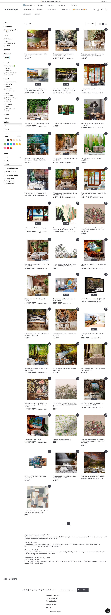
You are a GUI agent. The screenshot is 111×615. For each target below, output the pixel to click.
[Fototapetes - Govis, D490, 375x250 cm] (94, 324)
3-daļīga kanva (10, 181)
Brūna (11, 140)
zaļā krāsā (34, 550)
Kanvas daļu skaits (11, 175)
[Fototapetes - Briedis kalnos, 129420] (94, 465)
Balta (5, 140)
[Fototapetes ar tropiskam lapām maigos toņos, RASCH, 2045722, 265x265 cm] (66, 394)
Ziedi (7, 111)
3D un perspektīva (11, 82)
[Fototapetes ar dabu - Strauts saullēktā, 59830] (66, 358)
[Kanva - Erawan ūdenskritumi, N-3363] (66, 112)
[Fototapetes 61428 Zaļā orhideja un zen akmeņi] (94, 113)
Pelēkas (20, 140)
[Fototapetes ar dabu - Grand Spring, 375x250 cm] (66, 289)
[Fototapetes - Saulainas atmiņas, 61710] (38, 218)
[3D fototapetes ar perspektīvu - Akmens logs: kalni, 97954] (94, 393)
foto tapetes (37, 535)
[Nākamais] (68, 523)
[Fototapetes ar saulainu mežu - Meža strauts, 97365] (38, 358)
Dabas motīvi (9, 95)
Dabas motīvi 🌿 (10, 66)
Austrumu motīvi (10, 91)
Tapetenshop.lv (11, 9)
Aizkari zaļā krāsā (31, 542)
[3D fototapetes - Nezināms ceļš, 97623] (38, 289)
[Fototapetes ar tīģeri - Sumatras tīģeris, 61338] (66, 324)
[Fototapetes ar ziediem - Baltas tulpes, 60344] (94, 148)
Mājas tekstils (52, 9)
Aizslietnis (64, 9)
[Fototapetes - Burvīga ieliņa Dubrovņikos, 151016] (66, 148)
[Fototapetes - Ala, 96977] (38, 429)
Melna (8, 140)
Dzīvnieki (8, 102)
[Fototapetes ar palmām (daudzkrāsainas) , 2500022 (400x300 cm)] (66, 254)
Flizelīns (7, 57)
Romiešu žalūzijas (10, 43)
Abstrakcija (9, 84)
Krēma (17, 140)
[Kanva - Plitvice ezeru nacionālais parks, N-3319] (38, 466)
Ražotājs (7, 161)
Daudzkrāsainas (11, 148)
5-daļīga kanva (10, 183)
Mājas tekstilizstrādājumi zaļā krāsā (37, 557)
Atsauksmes (27, 14)
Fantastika (9, 104)
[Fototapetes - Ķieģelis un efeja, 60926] (38, 112)
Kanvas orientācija (11, 168)
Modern (8, 106)
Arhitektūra (9, 89)
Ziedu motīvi (9, 75)
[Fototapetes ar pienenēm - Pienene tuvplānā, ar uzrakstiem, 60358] (94, 44)
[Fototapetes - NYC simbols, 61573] (38, 182)
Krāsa (6, 137)
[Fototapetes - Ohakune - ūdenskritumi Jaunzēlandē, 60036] (38, 324)
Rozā (5, 148)
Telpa (6, 153)
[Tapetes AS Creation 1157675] (66, 429)
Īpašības (7, 49)
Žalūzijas (40, 9)
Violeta (14, 144)
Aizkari (73, 5)
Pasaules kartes (10, 108)
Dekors (8, 68)
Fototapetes (62, 5)
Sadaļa (6, 63)
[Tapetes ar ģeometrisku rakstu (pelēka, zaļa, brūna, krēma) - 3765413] (38, 501)
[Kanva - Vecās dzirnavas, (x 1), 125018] (94, 288)
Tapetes (40, 5)
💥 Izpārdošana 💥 (79, 9)
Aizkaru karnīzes (28, 9)
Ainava (8, 86)
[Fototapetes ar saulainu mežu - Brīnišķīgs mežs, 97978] (66, 183)
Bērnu (7, 93)
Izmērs (6, 122)
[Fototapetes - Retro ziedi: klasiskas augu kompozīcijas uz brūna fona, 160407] (38, 394)
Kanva (7, 41)
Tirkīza (11, 144)
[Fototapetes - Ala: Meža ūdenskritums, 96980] (94, 254)
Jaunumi (37, 14)
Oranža (20, 144)
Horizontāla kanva (11, 171)
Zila (8, 144)
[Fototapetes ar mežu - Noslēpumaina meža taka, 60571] (94, 358)
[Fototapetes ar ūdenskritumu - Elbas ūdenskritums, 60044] (66, 466)
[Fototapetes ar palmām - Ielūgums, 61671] (94, 79)
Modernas (9, 70)
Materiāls (7, 54)
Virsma (6, 129)
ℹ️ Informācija (28, 5)
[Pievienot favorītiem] (49, 29)
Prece (6, 35)
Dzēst (19, 136)
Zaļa (5, 144)
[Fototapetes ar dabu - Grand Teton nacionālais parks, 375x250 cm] (38, 79)
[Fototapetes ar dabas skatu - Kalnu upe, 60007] (38, 44)
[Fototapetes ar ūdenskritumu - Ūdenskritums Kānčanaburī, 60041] (38, 148)
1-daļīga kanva (10, 178)
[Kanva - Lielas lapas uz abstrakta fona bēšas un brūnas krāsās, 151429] (66, 218)
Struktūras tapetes (11, 72)
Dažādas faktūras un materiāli (11, 98)
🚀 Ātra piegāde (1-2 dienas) (11, 31)
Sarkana (8, 148)
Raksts (6, 115)
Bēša (14, 140)
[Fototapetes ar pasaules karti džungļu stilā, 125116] (38, 254)
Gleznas (50, 5)
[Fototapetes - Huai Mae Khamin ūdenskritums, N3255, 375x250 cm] (66, 79)
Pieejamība (8, 26)
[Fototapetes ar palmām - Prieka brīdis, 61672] (94, 183)
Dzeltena (17, 144)
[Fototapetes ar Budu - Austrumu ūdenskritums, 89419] (66, 44)
